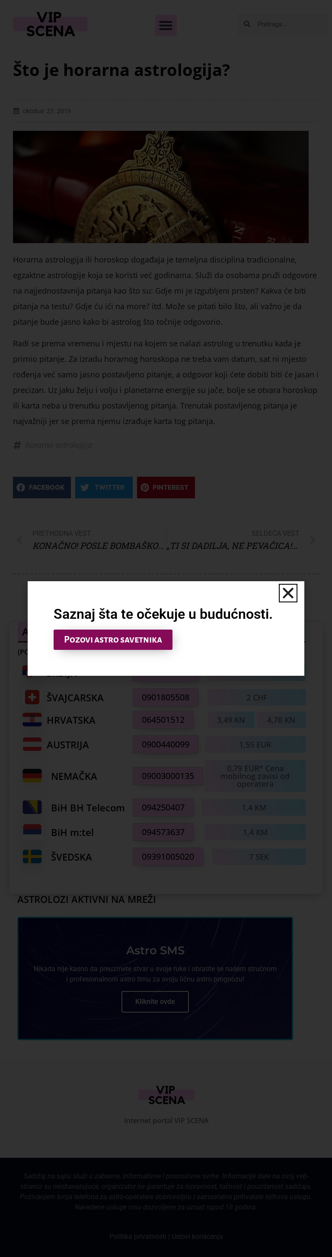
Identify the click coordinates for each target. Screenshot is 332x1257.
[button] (288, 593)
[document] (166, 628)
